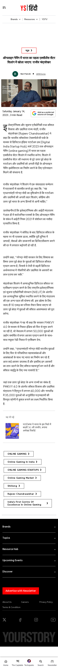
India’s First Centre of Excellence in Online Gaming (24, 503)
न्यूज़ (27, 50)
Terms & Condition (11, 607)
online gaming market (21, 478)
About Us (7, 602)
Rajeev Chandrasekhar (21, 494)
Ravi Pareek (26, 74)
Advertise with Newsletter (21, 590)
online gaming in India (21, 462)
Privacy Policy (46, 602)
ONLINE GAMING (17, 454)
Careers (25, 602)
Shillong (12, 486)
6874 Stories (41, 74)
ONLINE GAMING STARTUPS (23, 470)
